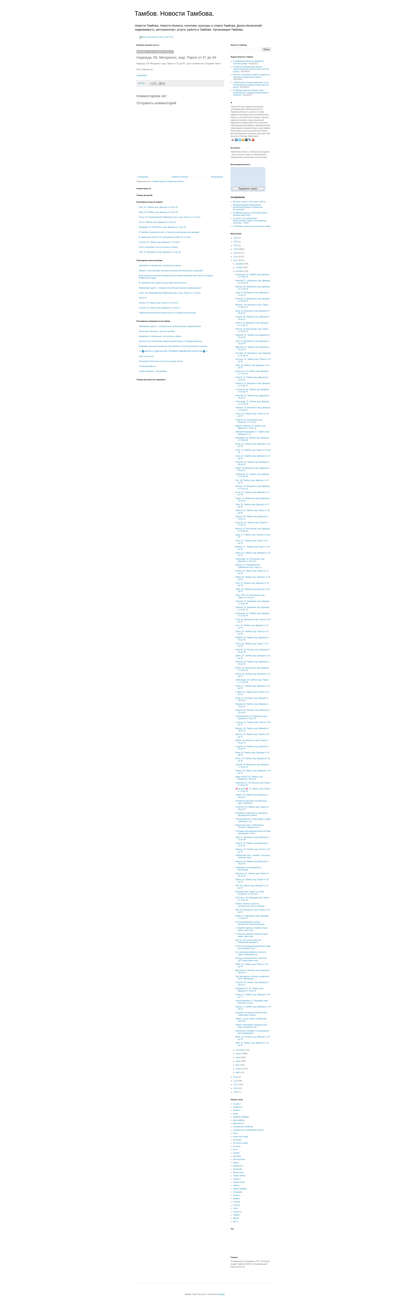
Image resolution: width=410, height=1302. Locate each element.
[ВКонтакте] (236, 140)
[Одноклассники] (243, 140)
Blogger (221, 1294)
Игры (235, 1133)
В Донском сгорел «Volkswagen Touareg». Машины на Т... (249, 826)
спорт (235, 1208)
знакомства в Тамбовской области (248, 1130)
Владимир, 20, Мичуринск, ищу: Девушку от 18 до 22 (162, 227)
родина (236, 1198)
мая (238, 1065)
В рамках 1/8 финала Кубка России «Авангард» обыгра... (251, 1013)
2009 (236, 1092)
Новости (143, 298)
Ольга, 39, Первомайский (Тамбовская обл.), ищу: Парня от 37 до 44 (169, 217)
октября (240, 271)
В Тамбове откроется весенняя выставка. (252, 226)
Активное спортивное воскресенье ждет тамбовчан (251, 802)
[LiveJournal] (249, 140)
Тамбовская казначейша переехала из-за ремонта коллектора (167, 313)
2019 (236, 253)
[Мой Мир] (246, 140)
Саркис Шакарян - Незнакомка (153, 371)
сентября (240, 1050)
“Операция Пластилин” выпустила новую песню (161, 361)
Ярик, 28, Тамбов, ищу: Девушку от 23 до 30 (158, 212)
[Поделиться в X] (157, 83)
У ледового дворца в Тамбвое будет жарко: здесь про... (251, 935)
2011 (236, 1084)
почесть (236, 1195)
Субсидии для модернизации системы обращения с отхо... (253, 832)
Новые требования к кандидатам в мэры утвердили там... (251, 1026)
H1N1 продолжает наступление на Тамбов (158, 247)
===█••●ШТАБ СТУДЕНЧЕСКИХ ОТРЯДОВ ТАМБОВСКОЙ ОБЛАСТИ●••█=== (173, 351)
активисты (237, 1107)
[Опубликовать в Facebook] (160, 83)
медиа (236, 1163)
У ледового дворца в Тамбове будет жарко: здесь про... (251, 929)
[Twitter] (239, 140)
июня (238, 1061)
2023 (236, 242)
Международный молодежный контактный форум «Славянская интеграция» (248, 207)
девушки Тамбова (241, 1117)
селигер (236, 1202)
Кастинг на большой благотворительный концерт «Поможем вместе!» (170, 341)
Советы (236, 1205)
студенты (237, 1212)
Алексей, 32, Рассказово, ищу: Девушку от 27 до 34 (249, 421)
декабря (240, 264)
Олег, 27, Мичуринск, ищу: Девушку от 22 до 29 (160, 252)
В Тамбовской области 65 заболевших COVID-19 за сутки (165, 237)
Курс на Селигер (146, 356)
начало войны (239, 1176)
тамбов (236, 1215)
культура (237, 1156)
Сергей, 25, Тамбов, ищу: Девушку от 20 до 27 (159, 308)
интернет (237, 1140)
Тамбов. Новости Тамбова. (174, 13)
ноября (239, 267)
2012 (236, 1081)
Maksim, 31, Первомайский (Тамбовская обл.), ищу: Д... (248, 566)
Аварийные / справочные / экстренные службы (160, 265)
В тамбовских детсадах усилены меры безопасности (163, 283)
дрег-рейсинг (239, 1120)
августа (239, 1053)
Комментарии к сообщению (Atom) (167, 181)
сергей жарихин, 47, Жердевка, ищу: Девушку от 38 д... (251, 1001)
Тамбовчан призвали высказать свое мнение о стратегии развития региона (173, 346)
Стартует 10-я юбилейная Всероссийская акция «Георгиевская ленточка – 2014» (249, 220)
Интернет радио (240, 1143)
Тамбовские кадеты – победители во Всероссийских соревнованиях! (170, 288)
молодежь (237, 1169)
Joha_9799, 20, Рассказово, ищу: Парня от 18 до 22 (250, 596)
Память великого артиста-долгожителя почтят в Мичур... (250, 905)
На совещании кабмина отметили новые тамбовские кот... (250, 953)
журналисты (238, 1123)
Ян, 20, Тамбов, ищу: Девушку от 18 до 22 (157, 222)
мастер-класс (239, 1159)
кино (235, 1149)
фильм (236, 1218)
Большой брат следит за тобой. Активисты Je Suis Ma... (249, 893)
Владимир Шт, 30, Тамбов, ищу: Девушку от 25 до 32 (249, 989)
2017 (236, 260)
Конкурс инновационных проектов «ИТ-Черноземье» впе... (250, 959)
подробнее (141, 75)
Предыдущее (217, 177)
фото (235, 1221)
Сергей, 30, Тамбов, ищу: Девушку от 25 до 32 (159, 242)
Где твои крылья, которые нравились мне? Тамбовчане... (252, 977)
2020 (236, 249)
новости (236, 1179)
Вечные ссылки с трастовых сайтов (249, 202)
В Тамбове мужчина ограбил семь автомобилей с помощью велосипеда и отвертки (251, 92)
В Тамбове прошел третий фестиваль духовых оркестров (250, 214)
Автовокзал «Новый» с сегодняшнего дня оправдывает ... (252, 1032)
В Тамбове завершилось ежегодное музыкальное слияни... (251, 814)
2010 (236, 1088)
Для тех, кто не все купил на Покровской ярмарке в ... (248, 941)
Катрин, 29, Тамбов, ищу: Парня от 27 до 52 (158, 303)
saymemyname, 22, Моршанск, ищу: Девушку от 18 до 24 (251, 717)
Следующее (142, 177)
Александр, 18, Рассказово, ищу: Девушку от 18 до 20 (250, 560)
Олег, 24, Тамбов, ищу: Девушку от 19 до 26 (158, 207)
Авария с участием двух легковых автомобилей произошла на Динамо (171, 271)
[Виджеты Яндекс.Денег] (248, 176)
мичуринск (237, 1166)
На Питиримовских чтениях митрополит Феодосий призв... (250, 923)
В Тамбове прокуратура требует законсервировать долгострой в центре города (251, 69)
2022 (236, 245)
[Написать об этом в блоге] (154, 83)
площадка (237, 1192)
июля (238, 1057)
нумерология (239, 1182)
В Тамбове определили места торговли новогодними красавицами (169, 232)
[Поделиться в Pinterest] (163, 83)
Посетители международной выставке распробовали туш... (253, 947)
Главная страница (179, 177)
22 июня (237, 1104)
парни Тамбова (240, 1189)
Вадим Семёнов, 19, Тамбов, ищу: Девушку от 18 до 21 (250, 427)
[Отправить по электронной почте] (151, 83)
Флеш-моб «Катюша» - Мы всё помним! (157, 331)
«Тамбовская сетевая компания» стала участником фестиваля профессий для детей (251, 84)
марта (239, 1072)
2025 (236, 238)
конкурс (236, 1153)
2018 (236, 257)
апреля (239, 1069)
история (237, 1146)
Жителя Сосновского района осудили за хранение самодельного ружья (251, 76)
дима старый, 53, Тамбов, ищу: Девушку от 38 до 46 (249, 778)
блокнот (236, 1110)
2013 (236, 1077)
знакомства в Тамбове (243, 1127)
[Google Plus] (253, 140)
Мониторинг (238, 1172)
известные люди (240, 1136)
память (236, 1185)
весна (235, 1114)
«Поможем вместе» (148, 366)
